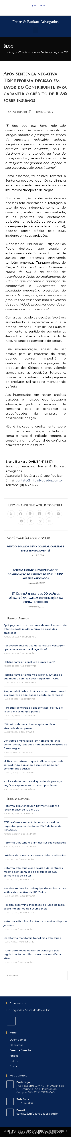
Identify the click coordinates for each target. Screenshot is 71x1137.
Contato (14, 1066)
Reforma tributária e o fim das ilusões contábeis (35, 842)
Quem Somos (18, 1039)
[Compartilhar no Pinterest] (30, 514)
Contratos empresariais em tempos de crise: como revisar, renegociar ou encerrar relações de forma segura (35, 744)
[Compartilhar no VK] (58, 514)
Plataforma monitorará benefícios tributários (32, 937)
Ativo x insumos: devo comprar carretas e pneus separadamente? (35, 548)
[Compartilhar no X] (11, 514)
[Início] (4, 52)
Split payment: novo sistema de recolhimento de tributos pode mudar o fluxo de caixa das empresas (35, 629)
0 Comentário (29, 637)
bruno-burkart (17, 112)
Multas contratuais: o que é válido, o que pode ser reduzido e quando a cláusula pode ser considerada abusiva (34, 765)
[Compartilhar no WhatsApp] (49, 521)
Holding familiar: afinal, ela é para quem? (30, 661)
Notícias (14, 1061)
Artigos (14, 1055)
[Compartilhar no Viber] (49, 514)
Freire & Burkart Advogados (35, 21)
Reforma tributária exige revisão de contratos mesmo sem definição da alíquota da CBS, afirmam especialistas (33, 871)
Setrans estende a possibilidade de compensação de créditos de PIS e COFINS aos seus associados (35, 574)
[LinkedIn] (11, 1021)
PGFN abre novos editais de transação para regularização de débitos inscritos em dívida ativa (32, 954)
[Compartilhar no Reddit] (21, 521)
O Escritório (16, 1044)
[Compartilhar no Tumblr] (30, 521)
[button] (35, 30)
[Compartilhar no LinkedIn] (39, 514)
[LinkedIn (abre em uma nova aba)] (34, 9)
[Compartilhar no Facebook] (20, 514)
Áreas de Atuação (20, 1050)
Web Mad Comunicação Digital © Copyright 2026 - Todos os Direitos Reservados (35, 1132)
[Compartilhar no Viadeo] (40, 521)
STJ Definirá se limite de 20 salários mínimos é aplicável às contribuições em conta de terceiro (36, 598)
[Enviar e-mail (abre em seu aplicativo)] (37, 9)
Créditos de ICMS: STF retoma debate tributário (35, 855)
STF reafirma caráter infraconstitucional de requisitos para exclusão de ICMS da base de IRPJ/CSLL (33, 826)
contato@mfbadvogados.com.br (37, 1113)
